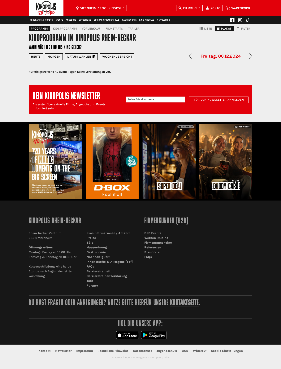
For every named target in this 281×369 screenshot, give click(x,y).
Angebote (71, 20)
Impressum (84, 351)
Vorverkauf (91, 28)
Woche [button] (117, 56)
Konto (215, 8)
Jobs (90, 281)
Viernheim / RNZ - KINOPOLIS (102, 8)
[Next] (250, 161)
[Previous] (31, 161)
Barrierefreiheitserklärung (107, 276)
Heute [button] (36, 56)
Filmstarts (114, 28)
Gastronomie (129, 20)
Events (59, 20)
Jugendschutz (167, 351)
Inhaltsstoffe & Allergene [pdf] (110, 261)
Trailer (134, 28)
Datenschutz (142, 351)
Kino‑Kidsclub (146, 20)
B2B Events (152, 233)
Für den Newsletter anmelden (219, 100)
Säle (90, 242)
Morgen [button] (53, 56)
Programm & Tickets (41, 20)
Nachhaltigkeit (98, 257)
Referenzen (152, 247)
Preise (91, 238)
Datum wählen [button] (79, 56)
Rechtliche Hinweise (112, 351)
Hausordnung (97, 247)
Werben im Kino (156, 238)
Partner (92, 285)
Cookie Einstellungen (227, 351)
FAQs (90, 266)
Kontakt (44, 351)
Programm (39, 28)
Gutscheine (85, 20)
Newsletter (163, 20)
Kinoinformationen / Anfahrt (108, 233)
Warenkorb (240, 8)
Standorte (152, 252)
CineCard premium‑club (106, 20)
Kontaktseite (184, 303)
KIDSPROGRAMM (65, 28)
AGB (185, 351)
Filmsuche (191, 8)
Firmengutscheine (158, 242)
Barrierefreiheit (99, 271)
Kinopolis (46, 8)
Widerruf (199, 351)
